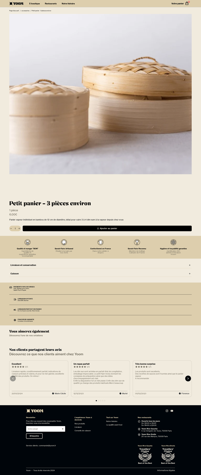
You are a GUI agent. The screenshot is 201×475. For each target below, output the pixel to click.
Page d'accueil (14, 10)
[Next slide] (188, 378)
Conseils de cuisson (83, 430)
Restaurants (51, 3)
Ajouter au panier (108, 228)
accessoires (26, 10)
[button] (96, 400)
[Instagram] (167, 411)
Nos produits (80, 424)
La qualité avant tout (114, 425)
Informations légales (166, 470)
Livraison (78, 427)
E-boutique (34, 3)
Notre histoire (68, 3)
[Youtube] (172, 411)
